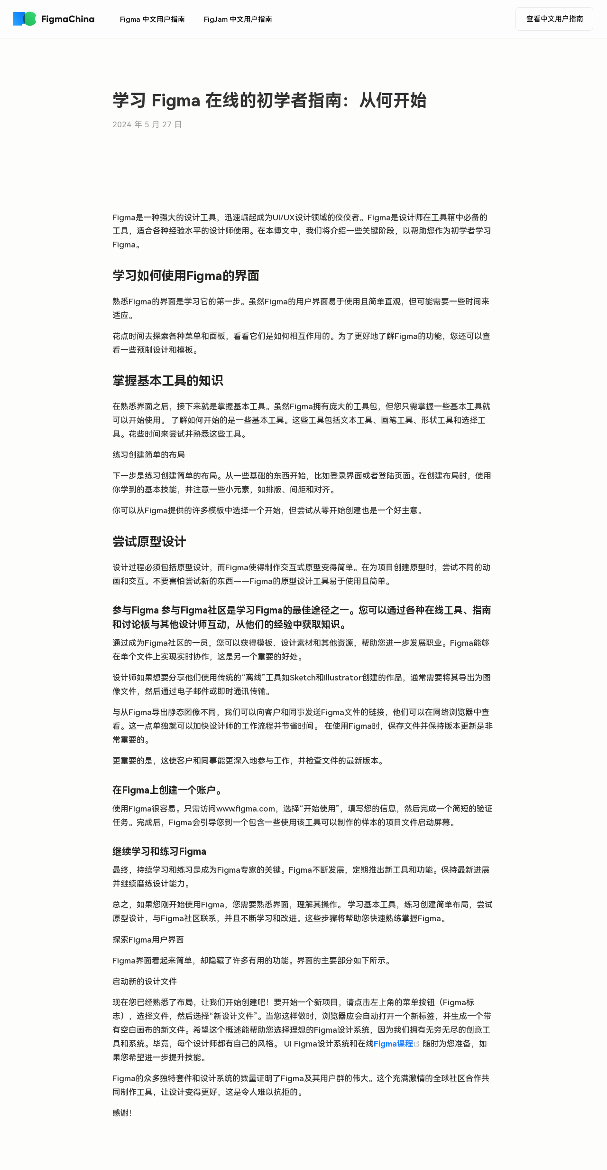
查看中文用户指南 (554, 19)
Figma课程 (398, 1043)
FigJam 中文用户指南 (238, 19)
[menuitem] (152, 19)
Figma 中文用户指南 (152, 19)
